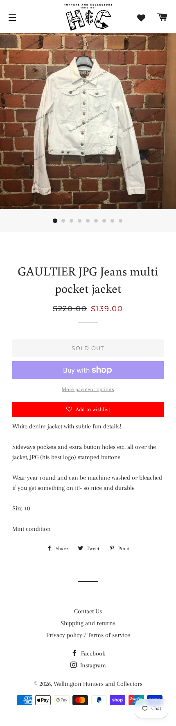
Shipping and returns (88, 623)
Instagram (92, 665)
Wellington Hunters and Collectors (98, 683)
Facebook (92, 653)
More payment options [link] (88, 389)
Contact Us (88, 611)
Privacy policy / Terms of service (88, 635)
